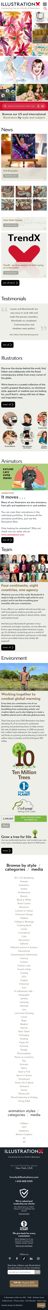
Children (24, 918)
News (7, 129)
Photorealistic (24, 1053)
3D (24, 1142)
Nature (24, 1028)
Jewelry (24, 998)
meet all (7, 404)
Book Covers (24, 903)
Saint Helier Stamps (12, 220)
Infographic (24, 995)
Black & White (24, 900)
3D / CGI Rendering (24, 878)
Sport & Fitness (24, 1075)
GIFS (24, 1127)
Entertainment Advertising (24, 954)
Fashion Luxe (24, 965)
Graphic (24, 980)
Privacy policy (19, 1301)
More (5, 825)
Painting (24, 1039)
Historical (24, 984)
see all (6, 345)
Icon (24, 987)
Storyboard (24, 1079)
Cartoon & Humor (24, 911)
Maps (24, 1020)
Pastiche (24, 1046)
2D (24, 1138)
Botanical (24, 907)
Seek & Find (24, 1072)
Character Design (24, 914)
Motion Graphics (24, 1134)
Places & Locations (24, 1057)
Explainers (24, 1131)
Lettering (24, 1002)
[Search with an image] (42, 106)
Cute (24, 936)
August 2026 (24, 1282)
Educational (24, 951)
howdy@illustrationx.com (24, 1177)
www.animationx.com (12, 534)
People (24, 1050)
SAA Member (30, 1301)
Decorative (24, 940)
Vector (24, 1090)
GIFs (24, 976)
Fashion (24, 962)
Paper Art (24, 1042)
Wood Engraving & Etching (24, 1097)
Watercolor (24, 1093)
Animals (24, 881)
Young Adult (24, 1101)
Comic (24, 929)
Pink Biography (10, 170)
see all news (9, 283)
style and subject (33, 117)
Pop (24, 1061)
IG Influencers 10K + (24, 991)
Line (24, 1009)
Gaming (24, 973)
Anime (24, 889)
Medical (24, 1024)
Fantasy (24, 958)
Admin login (41, 1301)
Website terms (38, 1297)
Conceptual (24, 932)
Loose (24, 1017)
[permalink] (45, 179)
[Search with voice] (38, 106)
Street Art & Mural (24, 1082)
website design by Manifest (12, 1305)
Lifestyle (24, 1006)
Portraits (24, 1064)
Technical (24, 1086)
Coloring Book (24, 925)
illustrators (10, 117)
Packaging (24, 1035)
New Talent (24, 1031)
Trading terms (7, 1301)
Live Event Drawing (24, 1013)
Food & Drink (24, 969)
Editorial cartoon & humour (24, 947)
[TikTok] (24, 1259)
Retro (24, 1068)
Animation (24, 885)
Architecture (24, 892)
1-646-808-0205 (24, 1181)
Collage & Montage (24, 922)
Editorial (24, 943)
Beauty (24, 896)
